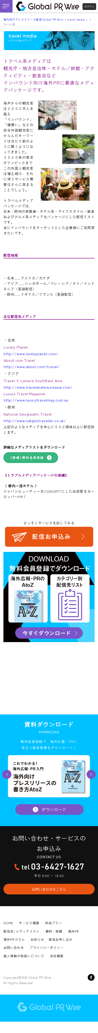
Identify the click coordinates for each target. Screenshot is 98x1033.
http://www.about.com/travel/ (32, 366)
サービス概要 (29, 923)
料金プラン (53, 923)
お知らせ (37, 939)
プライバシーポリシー (47, 947)
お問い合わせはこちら (49, 889)
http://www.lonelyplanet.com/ (31, 353)
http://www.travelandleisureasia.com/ (38, 387)
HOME (8, 923)
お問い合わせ (13, 947)
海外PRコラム (14, 939)
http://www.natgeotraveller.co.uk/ (35, 420)
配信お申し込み (61, 939)
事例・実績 (53, 931)
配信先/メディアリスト (21, 931)
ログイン (89, 6)
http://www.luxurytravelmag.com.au (36, 400)
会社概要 (57, 956)
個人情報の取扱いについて (23, 956)
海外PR (73, 931)
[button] (6, 774)
